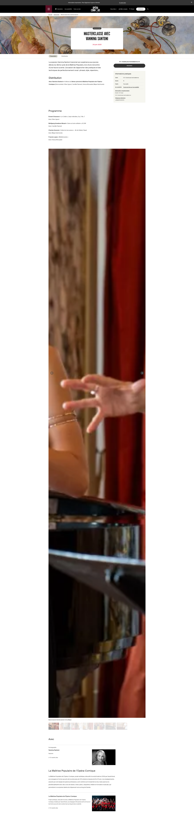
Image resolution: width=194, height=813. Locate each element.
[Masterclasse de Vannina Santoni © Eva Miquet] (53, 726)
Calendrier (60, 9)
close (191, 2)
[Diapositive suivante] (142, 373)
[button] (53, 726)
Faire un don (77, 9)
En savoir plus (122, 2)
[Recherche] (148, 9)
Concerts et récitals (97, 28)
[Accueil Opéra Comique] (95, 9)
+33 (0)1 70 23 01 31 (119, 100)
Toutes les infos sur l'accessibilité (131, 87)
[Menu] (48, 9)
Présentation (53, 56)
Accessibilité (68, 9)
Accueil (50, 14)
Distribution (64, 56)
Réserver (140, 9)
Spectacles (56, 14)
